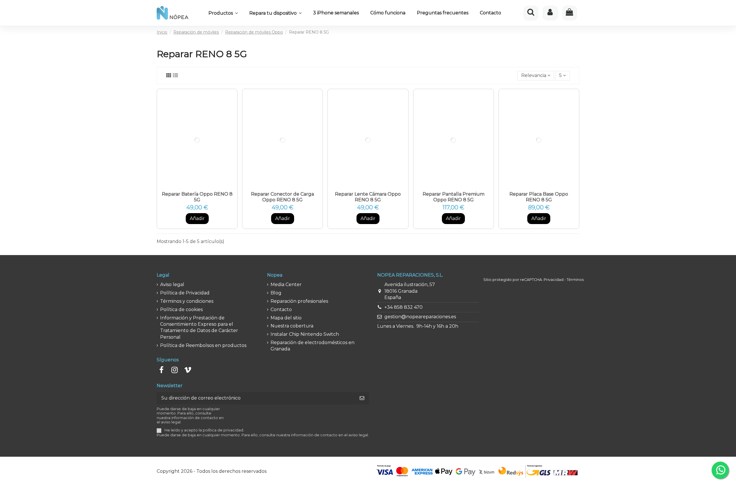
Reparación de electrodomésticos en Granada (312, 346)
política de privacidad (223, 430)
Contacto (281, 309)
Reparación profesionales (299, 301)
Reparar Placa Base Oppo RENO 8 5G (538, 196)
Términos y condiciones (186, 301)
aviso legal (358, 435)
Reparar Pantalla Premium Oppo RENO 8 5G (453, 196)
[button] (223, 13)
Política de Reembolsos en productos (203, 345)
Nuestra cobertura (292, 326)
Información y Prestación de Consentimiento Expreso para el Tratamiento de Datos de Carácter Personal (199, 327)
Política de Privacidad (185, 293)
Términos (575, 279)
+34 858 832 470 (403, 307)
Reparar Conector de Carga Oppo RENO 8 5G (282, 196)
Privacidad (554, 279)
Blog (276, 293)
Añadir (197, 218)
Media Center (286, 284)
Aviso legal (172, 284)
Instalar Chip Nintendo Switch (305, 334)
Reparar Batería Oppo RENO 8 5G (197, 196)
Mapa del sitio (286, 318)
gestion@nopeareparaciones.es (420, 316)
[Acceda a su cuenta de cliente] (550, 13)
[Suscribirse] (362, 398)
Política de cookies (181, 309)
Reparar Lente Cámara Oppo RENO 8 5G (368, 196)
